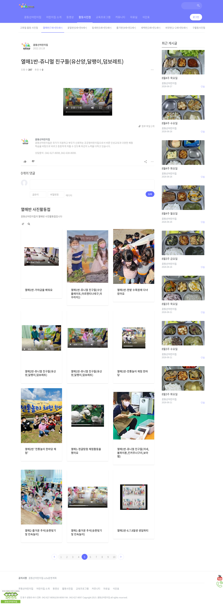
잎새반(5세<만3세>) (102, 27)
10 (114, 556)
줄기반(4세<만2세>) (126, 27)
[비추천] (33, 161)
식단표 (146, 17)
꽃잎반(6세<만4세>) (77, 27)
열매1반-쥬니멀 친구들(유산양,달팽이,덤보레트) (72, 61)
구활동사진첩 (198, 27)
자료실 (133, 17)
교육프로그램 (103, 17)
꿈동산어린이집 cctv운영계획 (43, 578)
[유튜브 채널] (219, 577)
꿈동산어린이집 (32, 17)
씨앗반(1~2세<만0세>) (176, 27)
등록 (150, 194)
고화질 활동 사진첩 (29, 27)
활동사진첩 (85, 17)
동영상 (70, 17)
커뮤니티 (120, 17)
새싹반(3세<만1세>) (150, 27)
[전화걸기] (219, 584)
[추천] (25, 161)
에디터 (69, 195)
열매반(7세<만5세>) (53, 27)
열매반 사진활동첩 (35, 209)
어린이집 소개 (54, 17)
